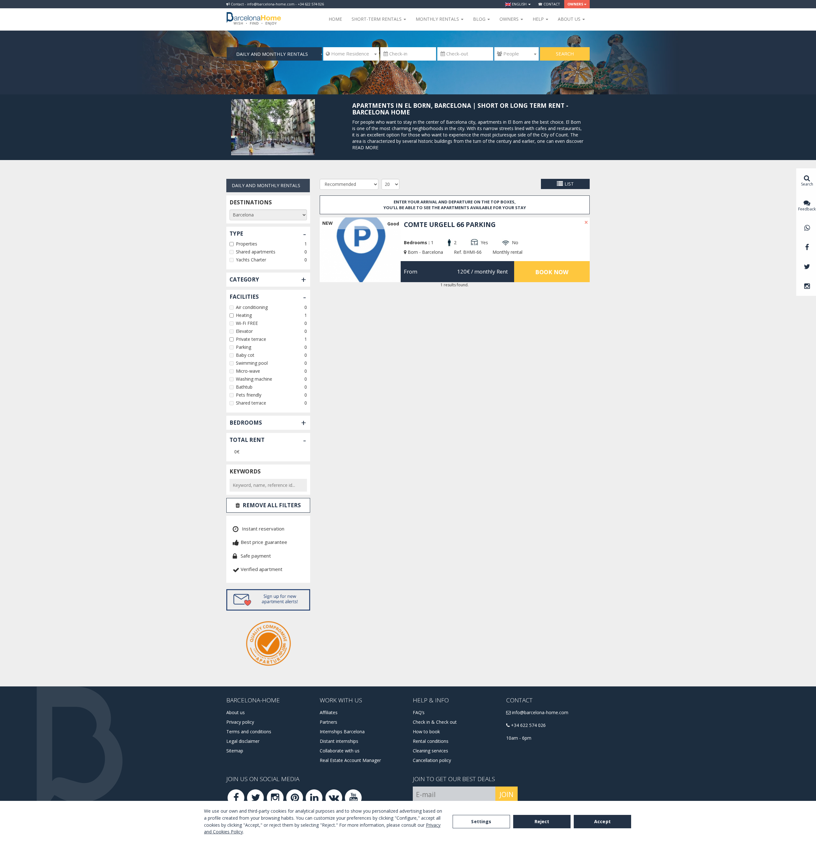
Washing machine (254, 379)
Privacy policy (240, 722)
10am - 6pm (518, 738)
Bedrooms (245, 422)
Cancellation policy (432, 760)
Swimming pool (252, 363)
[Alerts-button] (268, 600)
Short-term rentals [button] (377, 19)
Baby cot (245, 355)
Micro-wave (248, 371)
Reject (542, 821)
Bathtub (244, 387)
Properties (246, 244)
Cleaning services (430, 751)
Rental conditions (430, 741)
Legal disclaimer (242, 741)
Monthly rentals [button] (438, 19)
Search (565, 53)
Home (335, 19)
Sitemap (234, 751)
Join (506, 794)
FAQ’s (419, 712)
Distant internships (339, 741)
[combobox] (351, 54)
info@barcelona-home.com (539, 712)
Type (236, 233)
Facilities (244, 296)
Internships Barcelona (342, 732)
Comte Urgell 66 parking (450, 224)
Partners (328, 722)
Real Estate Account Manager (350, 760)
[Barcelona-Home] (254, 14)
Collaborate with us (340, 751)
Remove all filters (272, 505)
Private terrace (251, 339)
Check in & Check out (435, 722)
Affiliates (329, 712)
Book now (551, 272)
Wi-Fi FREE (247, 323)
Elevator (244, 331)
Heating (244, 315)
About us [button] (570, 19)
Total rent (247, 439)
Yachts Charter (251, 260)
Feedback (807, 209)
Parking (243, 347)
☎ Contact (549, 4)
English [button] (519, 4)
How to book (426, 732)
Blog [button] (480, 19)
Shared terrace (251, 403)
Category (244, 279)
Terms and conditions (248, 732)
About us (235, 712)
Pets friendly (248, 395)
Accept (602, 821)
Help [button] (539, 19)
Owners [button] (575, 4)
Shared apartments (255, 252)
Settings (481, 821)
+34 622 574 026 (528, 725)
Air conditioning (252, 307)
